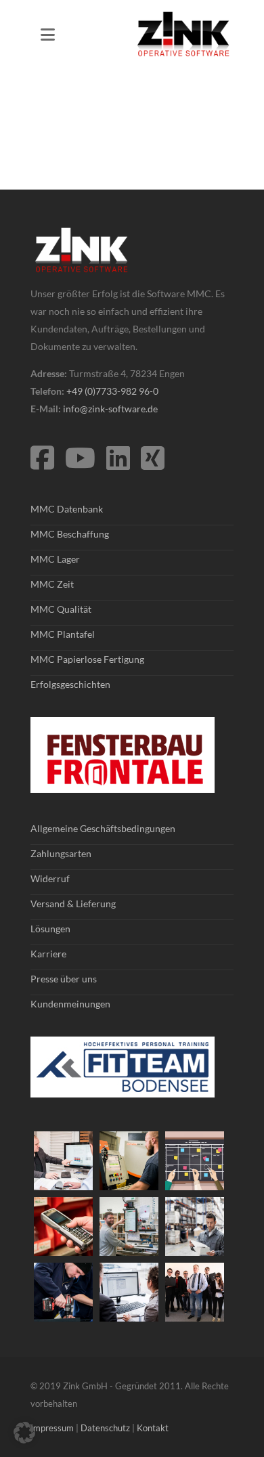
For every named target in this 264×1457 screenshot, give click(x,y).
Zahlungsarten (60, 853)
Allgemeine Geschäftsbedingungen (102, 828)
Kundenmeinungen (70, 1003)
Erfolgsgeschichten (70, 684)
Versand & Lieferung (73, 903)
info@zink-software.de (110, 408)
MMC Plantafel (62, 634)
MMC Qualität (60, 609)
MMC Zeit (52, 584)
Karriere (48, 953)
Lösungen (50, 928)
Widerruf (50, 878)
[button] (24, 1432)
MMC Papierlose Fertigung (87, 659)
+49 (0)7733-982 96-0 (112, 391)
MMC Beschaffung (69, 534)
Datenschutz (105, 1427)
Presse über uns (63, 978)
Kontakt (153, 1427)
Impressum (52, 1427)
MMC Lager (55, 559)
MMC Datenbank (66, 509)
